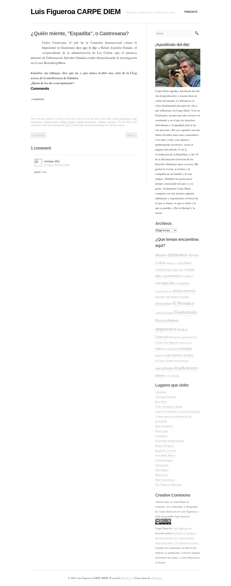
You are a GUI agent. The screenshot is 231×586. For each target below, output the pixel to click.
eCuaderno (161, 436)
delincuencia (184, 290)
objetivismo (160, 355)
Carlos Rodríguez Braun (168, 406)
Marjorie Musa (51, 122)
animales (170, 263)
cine (180, 269)
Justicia (182, 329)
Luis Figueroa (171, 342)
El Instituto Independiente (169, 440)
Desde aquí (161, 431)
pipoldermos (174, 355)
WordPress (127, 578)
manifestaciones (186, 342)
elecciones (163, 303)
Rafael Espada (67, 122)
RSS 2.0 (69, 125)
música (160, 348)
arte (176, 263)
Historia (161, 320)
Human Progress (164, 445)
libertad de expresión (180, 337)
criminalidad (161, 291)
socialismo (164, 368)
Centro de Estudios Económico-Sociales (177, 411)
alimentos (177, 254)
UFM (168, 376)
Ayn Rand (184, 262)
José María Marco (165, 455)
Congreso (188, 276)
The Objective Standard (168, 484)
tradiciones (186, 367)
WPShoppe (156, 578)
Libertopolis (162, 465)
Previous (38, 135)
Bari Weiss (161, 401)
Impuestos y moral (165, 450)
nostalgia (185, 348)
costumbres (182, 283)
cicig (134, 119)
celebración (162, 269)
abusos (161, 254)
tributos (160, 375)
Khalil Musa (37, 122)
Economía (184, 296)
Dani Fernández (164, 426)
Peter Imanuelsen (165, 479)
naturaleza (172, 348)
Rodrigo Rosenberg (86, 122)
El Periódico (183, 303)
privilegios (160, 360)
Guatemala (185, 311)
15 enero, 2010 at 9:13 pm (57, 165)
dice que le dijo (86, 48)
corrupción (164, 283)
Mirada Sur (161, 475)
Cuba (170, 291)
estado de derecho (164, 312)
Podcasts (190, 11)
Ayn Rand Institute (165, 396)
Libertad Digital (164, 460)
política (189, 355)
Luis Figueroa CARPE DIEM (76, 12)
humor (173, 320)
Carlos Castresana (121, 119)
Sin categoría (183, 360)
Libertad (161, 336)
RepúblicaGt (172, 360)
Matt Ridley (161, 470)
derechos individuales (166, 296)
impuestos (166, 328)
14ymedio (161, 392)
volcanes (175, 375)
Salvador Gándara (107, 122)
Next (131, 135)
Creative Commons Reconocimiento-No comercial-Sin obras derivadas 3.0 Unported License (176, 538)
